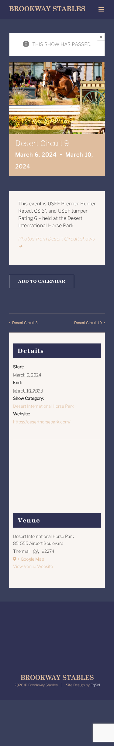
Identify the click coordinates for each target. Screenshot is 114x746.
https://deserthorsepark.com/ (42, 421)
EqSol (95, 685)
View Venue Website (33, 566)
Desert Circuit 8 (25, 322)
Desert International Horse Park (43, 406)
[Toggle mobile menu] (101, 9)
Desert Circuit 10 (88, 322)
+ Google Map (30, 559)
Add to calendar (41, 281)
